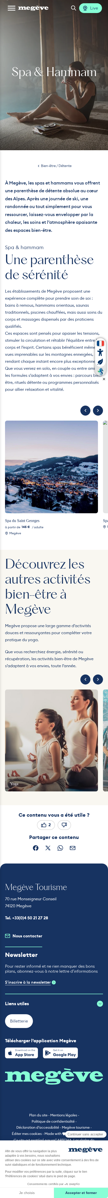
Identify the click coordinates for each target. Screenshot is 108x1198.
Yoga (14, 784)
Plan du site (38, 1115)
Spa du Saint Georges (22, 521)
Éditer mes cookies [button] (27, 1133)
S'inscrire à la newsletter (28, 982)
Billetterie (19, 1020)
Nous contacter (27, 936)
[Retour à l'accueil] (33, 8)
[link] (21, 1053)
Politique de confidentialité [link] (53, 1121)
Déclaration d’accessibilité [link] (37, 1127)
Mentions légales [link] (63, 1115)
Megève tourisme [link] (76, 1127)
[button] (11, 8)
